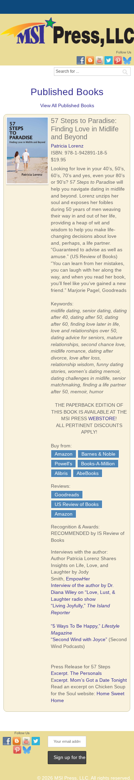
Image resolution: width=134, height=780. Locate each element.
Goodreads (67, 494)
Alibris (61, 473)
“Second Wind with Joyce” (79, 639)
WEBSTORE (101, 418)
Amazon (63, 454)
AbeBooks (88, 473)
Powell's (63, 463)
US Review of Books (77, 504)
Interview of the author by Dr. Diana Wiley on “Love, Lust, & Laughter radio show (83, 592)
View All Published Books (67, 105)
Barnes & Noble (98, 454)
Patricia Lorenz (67, 146)
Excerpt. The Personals (76, 673)
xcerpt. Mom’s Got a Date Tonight (90, 680)
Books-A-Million (98, 463)
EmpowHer (78, 578)
